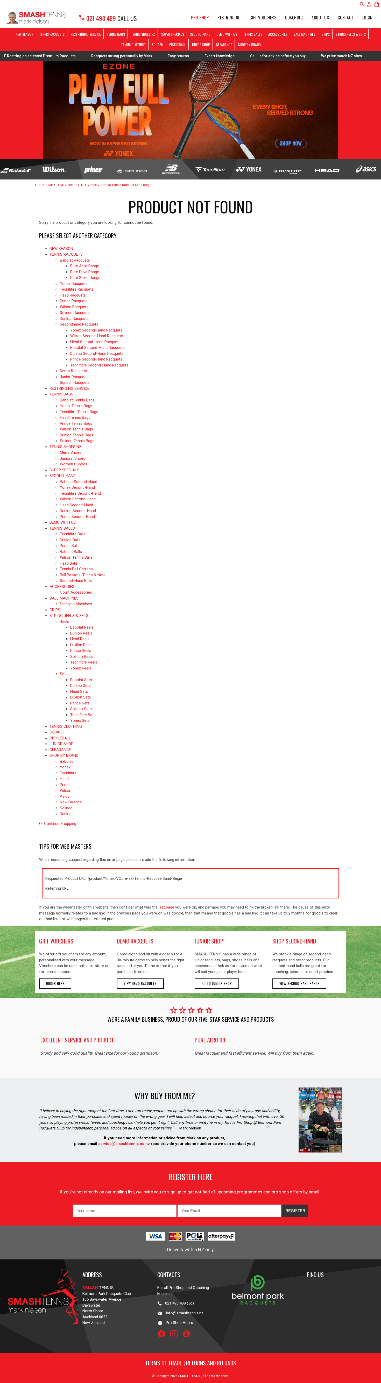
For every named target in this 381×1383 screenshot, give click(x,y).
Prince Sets (80, 703)
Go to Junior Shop (217, 983)
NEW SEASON (24, 34)
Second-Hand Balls (76, 580)
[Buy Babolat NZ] (15, 169)
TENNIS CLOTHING (133, 44)
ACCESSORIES (277, 34)
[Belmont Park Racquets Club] (258, 1314)
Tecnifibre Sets (83, 714)
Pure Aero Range (84, 266)
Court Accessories (76, 592)
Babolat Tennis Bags (77, 400)
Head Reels (79, 639)
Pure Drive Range (84, 272)
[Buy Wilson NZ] (54, 169)
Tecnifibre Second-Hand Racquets (99, 365)
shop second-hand (294, 941)
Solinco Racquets (75, 312)
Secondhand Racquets (79, 324)
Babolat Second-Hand (78, 481)
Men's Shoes (70, 452)
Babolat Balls (71, 551)
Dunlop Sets (80, 685)
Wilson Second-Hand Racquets (96, 336)
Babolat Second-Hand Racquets (97, 347)
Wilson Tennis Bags (76, 429)
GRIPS (325, 34)
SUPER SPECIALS (172, 34)
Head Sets (79, 691)
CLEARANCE (224, 44)
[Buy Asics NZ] (365, 169)
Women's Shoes (73, 464)
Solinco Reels (81, 656)
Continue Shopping (60, 823)
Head (64, 778)
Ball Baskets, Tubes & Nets (82, 575)
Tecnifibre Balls (73, 534)
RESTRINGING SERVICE (85, 34)
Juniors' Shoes (72, 458)
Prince (65, 784)
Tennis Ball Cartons (76, 569)
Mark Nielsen (190, 1128)
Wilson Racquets (74, 307)
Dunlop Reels (81, 633)
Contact (346, 18)
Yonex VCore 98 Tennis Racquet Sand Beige (119, 185)
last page (166, 907)
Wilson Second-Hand (78, 499)
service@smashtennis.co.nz (123, 1143)
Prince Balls (70, 545)
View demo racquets (140, 983)
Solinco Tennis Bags (77, 440)
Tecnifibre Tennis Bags (79, 411)
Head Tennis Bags (75, 417)
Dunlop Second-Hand (78, 510)
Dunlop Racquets (74, 318)
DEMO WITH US (226, 34)
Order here (55, 983)
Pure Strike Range (85, 277)
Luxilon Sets (80, 697)
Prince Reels (80, 650)
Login (367, 18)
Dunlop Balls (70, 540)
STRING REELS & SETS (351, 34)
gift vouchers (56, 941)
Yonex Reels (80, 668)
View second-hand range (299, 983)
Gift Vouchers (263, 18)
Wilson (65, 790)
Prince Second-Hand (77, 516)
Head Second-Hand (76, 505)
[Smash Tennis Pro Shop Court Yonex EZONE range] (190, 110)
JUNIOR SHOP (201, 44)
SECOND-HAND (200, 34)
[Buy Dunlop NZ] (287, 169)
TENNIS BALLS (252, 34)
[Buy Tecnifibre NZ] (210, 169)
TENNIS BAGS (116, 34)
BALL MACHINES (304, 34)
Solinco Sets (81, 709)
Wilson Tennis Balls (76, 557)
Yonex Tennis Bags (76, 406)
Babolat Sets (81, 680)
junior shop (209, 941)
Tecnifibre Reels (83, 662)
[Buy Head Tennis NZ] (327, 169)
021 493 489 (97, 18)
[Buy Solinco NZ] (132, 169)
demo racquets (135, 941)
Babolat (66, 761)
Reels (64, 621)
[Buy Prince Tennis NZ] (93, 169)
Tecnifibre (68, 773)
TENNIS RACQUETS (52, 34)
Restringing (229, 18)
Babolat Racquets (75, 260)
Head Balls (69, 563)
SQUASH (157, 44)
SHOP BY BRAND (249, 44)
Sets (64, 674)
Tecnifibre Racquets (77, 289)
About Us (320, 18)
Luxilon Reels (81, 645)
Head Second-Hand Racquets (95, 342)
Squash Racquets (75, 382)
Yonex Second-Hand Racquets (96, 330)
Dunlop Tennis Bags (76, 435)
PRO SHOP (200, 18)
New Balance (71, 802)
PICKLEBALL (177, 44)
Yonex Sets (80, 720)
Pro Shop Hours (178, 1322)
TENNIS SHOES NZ (143, 34)
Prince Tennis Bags (76, 423)
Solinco (66, 808)
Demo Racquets (73, 371)
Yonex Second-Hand (77, 487)
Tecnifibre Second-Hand (80, 493)
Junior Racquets (74, 376)
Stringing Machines (76, 604)
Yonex (65, 767)
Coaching (294, 18)
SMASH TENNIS (189, 1376)
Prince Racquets (74, 301)
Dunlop (66, 813)
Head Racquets (73, 295)
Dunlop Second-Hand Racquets (96, 353)
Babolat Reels (82, 627)
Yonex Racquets (74, 283)
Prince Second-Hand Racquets (96, 359)
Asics (64, 796)
